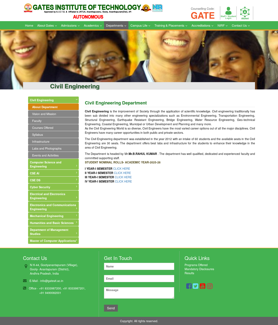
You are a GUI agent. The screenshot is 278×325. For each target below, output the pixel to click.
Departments (114, 25)
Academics (91, 25)
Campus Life (138, 25)
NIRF (221, 25)
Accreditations (201, 25)
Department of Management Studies (49, 232)
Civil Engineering (42, 100)
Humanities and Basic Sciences (52, 223)
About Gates (45, 25)
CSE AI (34, 173)
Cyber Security (40, 187)
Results (189, 273)
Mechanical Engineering (46, 216)
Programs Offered (196, 265)
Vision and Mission (44, 114)
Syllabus (37, 135)
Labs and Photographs (46, 148)
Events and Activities (45, 155)
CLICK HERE (121, 168)
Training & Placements (169, 25)
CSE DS (35, 180)
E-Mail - (34, 281)
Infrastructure (40, 141)
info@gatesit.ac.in (51, 281)
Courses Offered (42, 128)
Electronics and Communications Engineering (53, 207)
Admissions (69, 25)
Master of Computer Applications (53, 241)
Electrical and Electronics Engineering (47, 196)
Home (29, 25)
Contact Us (239, 25)
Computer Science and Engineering (45, 164)
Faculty (37, 121)
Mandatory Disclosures (199, 269)
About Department (45, 107)
